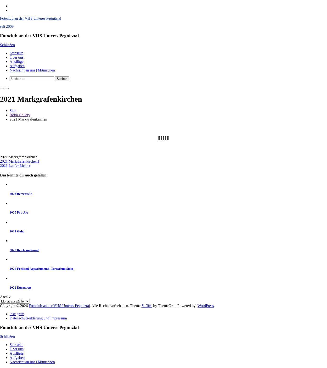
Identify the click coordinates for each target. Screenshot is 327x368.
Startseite (16, 53)
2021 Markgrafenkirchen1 (19, 161)
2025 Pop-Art (19, 212)
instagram (17, 314)
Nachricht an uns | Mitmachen (32, 70)
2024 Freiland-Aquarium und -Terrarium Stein (41, 268)
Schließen (7, 45)
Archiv (5, 297)
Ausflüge (16, 62)
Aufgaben (17, 66)
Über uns (16, 57)
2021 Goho (17, 231)
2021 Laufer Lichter (15, 166)
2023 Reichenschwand (24, 250)
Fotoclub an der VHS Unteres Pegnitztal (30, 18)
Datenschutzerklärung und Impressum (38, 318)
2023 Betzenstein (21, 194)
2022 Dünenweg (20, 287)
